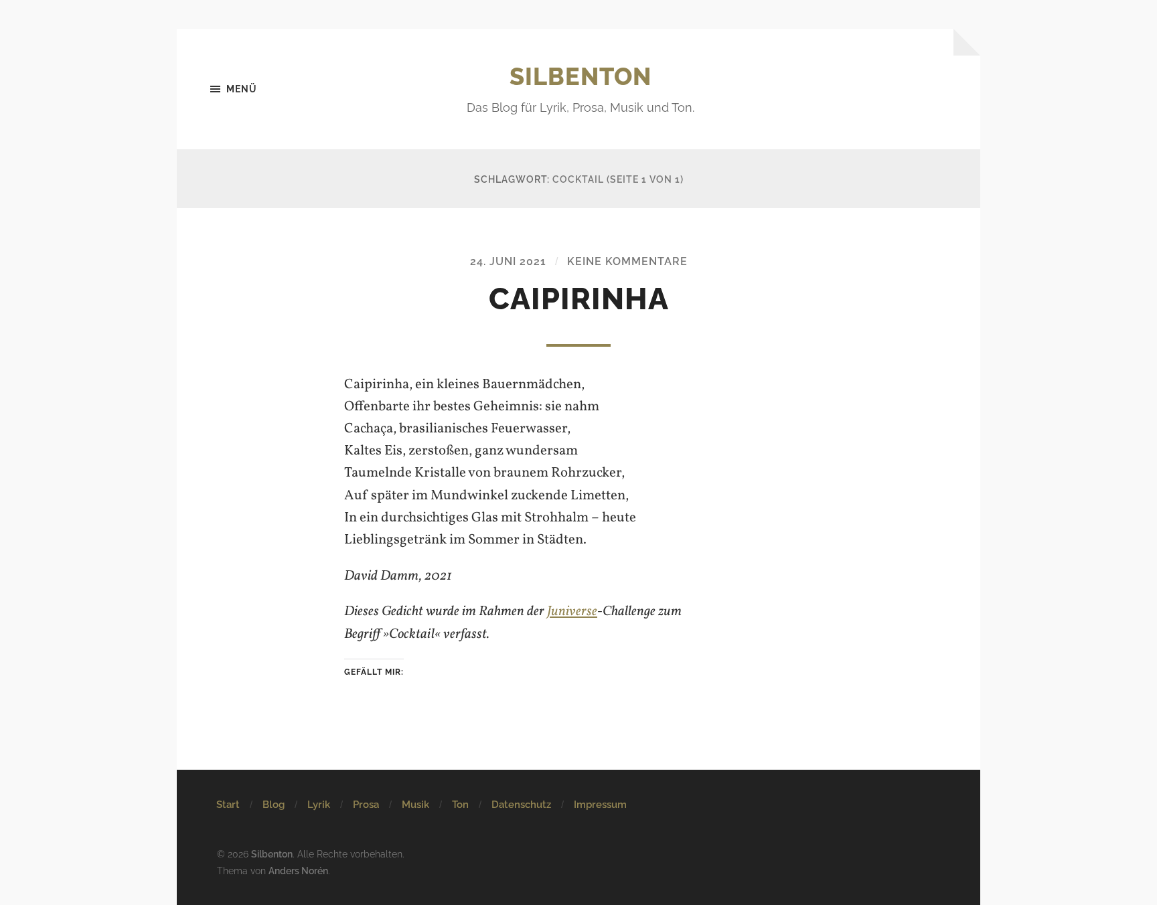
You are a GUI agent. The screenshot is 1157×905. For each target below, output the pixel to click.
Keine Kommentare (627, 261)
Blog (273, 805)
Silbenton (580, 76)
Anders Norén (298, 870)
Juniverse (572, 611)
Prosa (366, 805)
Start (228, 805)
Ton (460, 805)
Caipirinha (579, 299)
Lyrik (318, 805)
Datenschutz (521, 805)
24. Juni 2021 (508, 261)
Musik (415, 805)
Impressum (600, 805)
